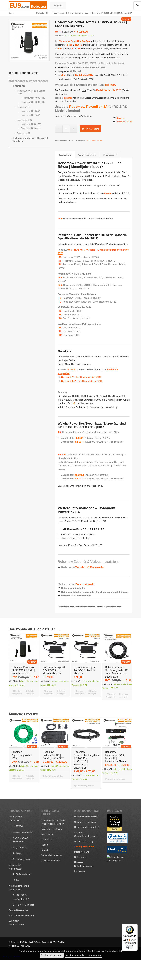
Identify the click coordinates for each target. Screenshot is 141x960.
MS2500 (78, 277)
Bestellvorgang (81, 851)
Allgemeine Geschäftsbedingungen (85, 834)
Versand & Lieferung (51, 855)
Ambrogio (17, 853)
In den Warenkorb (90, 128)
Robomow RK (23, 106)
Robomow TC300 (89, 301)
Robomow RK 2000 (30, 111)
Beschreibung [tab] (65, 154)
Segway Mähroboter (23, 831)
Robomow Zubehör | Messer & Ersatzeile (30, 140)
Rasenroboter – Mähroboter (16, 818)
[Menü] (135, 926)
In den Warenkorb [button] (17, 692)
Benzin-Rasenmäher (19, 910)
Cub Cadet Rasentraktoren (16, 922)
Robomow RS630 (90, 257)
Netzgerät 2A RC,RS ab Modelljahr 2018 (81, 376)
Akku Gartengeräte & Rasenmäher (19, 887)
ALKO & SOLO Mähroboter (20, 839)
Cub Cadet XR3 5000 (92, 432)
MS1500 (108, 277)
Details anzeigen (30, 692)
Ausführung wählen (53, 776)
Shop (11, 13)
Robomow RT (23, 133)
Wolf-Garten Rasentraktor (21, 915)
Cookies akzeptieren (51, 955)
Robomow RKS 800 (30, 128)
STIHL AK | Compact (23, 904)
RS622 (85, 260)
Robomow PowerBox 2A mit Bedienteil (104, 478)
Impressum (79, 871)
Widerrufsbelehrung (83, 841)
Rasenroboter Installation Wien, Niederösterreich (53, 821)
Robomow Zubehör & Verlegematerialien (88, 561)
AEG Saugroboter (21, 874)
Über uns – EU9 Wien (52, 829)
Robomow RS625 (71, 260)
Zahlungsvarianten (50, 860)
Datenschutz (80, 857)
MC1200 (78, 284)
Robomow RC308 (90, 264)
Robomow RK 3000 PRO (33, 101)
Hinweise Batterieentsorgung (83, 864)
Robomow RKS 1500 (31, 124)
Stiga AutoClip (20, 847)
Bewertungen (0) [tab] (110, 154)
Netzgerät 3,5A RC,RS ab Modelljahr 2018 (82, 380)
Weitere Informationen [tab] (87, 154)
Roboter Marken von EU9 (86, 827)
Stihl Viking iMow (21, 859)
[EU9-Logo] (28, 5)
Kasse (44, 844)
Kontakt (45, 850)
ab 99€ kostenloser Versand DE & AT (80, 35)
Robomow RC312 (71, 264)
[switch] (129, 947)
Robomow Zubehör (124, 121)
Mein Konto (47, 834)
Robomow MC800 (102, 284)
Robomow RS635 (71, 257)
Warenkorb (46, 839)
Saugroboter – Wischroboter (16, 866)
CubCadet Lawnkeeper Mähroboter (76, 323)
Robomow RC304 (116, 264)
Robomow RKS (24, 120)
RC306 (103, 264)
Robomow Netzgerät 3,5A (97, 438)
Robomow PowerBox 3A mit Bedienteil (104, 441)
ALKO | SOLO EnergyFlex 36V (21, 896)
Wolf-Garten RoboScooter (71, 307)
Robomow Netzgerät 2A (96, 474)
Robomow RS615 (98, 260)
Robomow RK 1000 (30, 115)
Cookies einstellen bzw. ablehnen (83, 955)
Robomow (120, 118)
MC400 (69, 288)
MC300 (78, 288)
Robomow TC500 (71, 301)
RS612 (111, 260)
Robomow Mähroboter (73, 588)
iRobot (16, 880)
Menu (60, 5)
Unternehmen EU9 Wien (86, 816)
